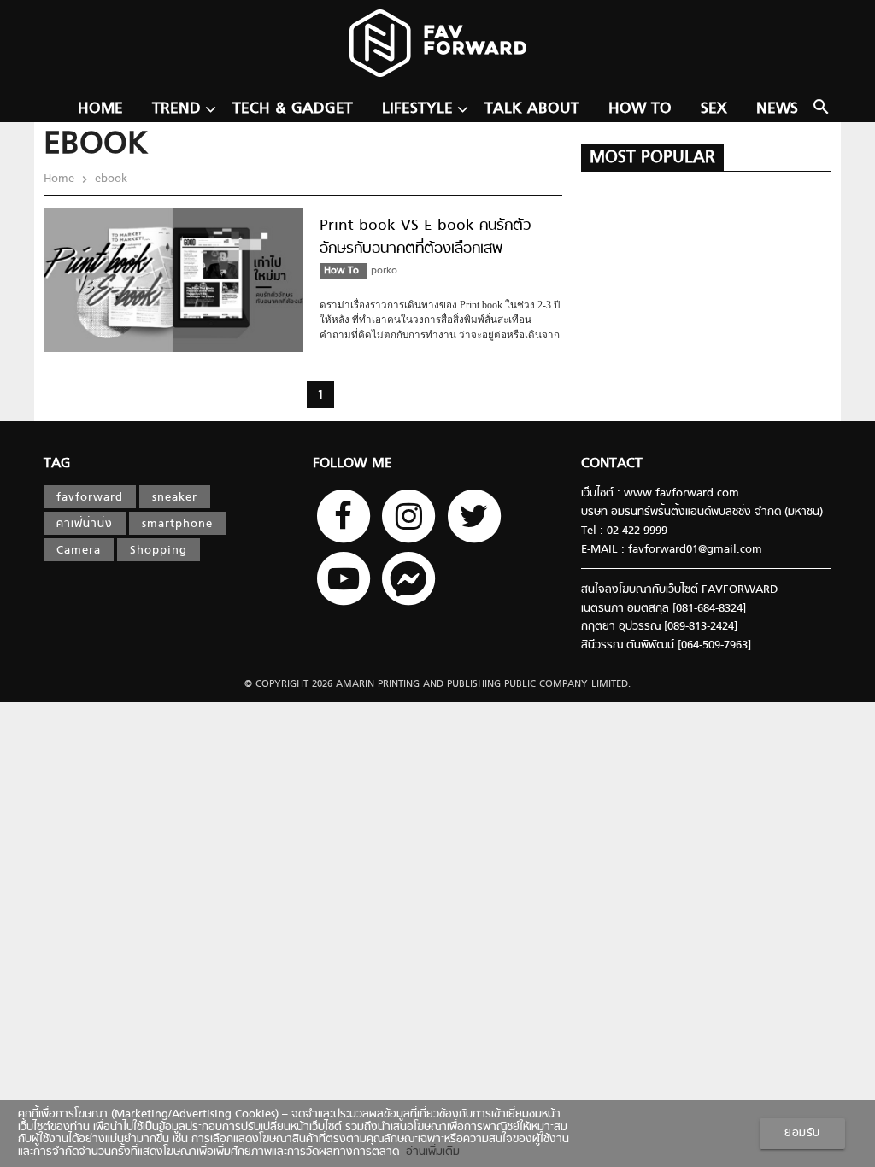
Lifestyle (417, 109)
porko (384, 271)
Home (100, 109)
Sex (714, 109)
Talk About (531, 109)
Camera (78, 551)
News (777, 109)
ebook (109, 179)
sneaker (174, 498)
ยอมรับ (802, 1133)
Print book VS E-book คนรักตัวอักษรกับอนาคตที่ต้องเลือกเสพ (425, 237)
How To (640, 109)
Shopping (158, 551)
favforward (89, 498)
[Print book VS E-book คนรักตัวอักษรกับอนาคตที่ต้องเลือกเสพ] (173, 349)
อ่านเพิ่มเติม (429, 1152)
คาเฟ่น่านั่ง (84, 524)
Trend (176, 109)
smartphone (177, 524)
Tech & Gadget (292, 109)
